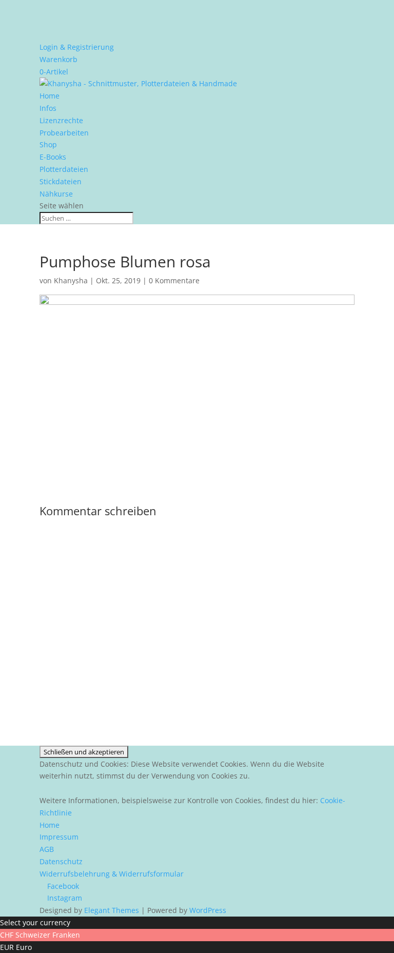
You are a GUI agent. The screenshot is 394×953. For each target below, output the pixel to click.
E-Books (53, 157)
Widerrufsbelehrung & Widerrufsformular (112, 874)
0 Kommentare (174, 280)
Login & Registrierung (77, 47)
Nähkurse (56, 194)
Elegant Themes (111, 910)
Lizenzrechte (61, 120)
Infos (48, 108)
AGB (47, 849)
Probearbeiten (64, 133)
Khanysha (71, 280)
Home (50, 96)
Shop (48, 144)
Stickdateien (61, 181)
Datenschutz (61, 861)
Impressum (59, 837)
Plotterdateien (64, 169)
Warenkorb (58, 59)
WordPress (207, 910)
